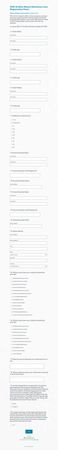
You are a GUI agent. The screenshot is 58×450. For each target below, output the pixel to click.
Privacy (26, 446)
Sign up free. (36, 439)
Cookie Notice (31, 446)
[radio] (10, 120)
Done (29, 431)
